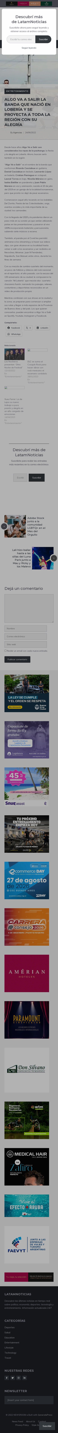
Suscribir (43, 39)
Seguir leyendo (29, 47)
